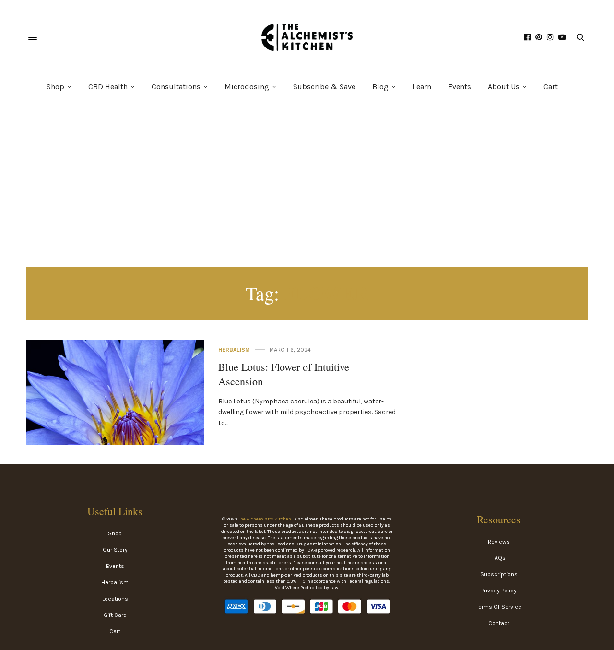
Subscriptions (499, 574)
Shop (55, 86)
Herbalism (234, 350)
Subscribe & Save (324, 86)
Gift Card (115, 615)
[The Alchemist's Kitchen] (307, 37)
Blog (380, 86)
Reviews (499, 541)
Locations (115, 598)
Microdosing (246, 86)
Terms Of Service (498, 606)
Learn (422, 86)
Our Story (115, 549)
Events (459, 86)
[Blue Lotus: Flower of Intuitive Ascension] (115, 428)
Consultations (176, 86)
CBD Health (108, 86)
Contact (498, 623)
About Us (504, 86)
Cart (550, 86)
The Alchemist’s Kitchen (264, 519)
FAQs (499, 558)
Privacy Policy (499, 590)
